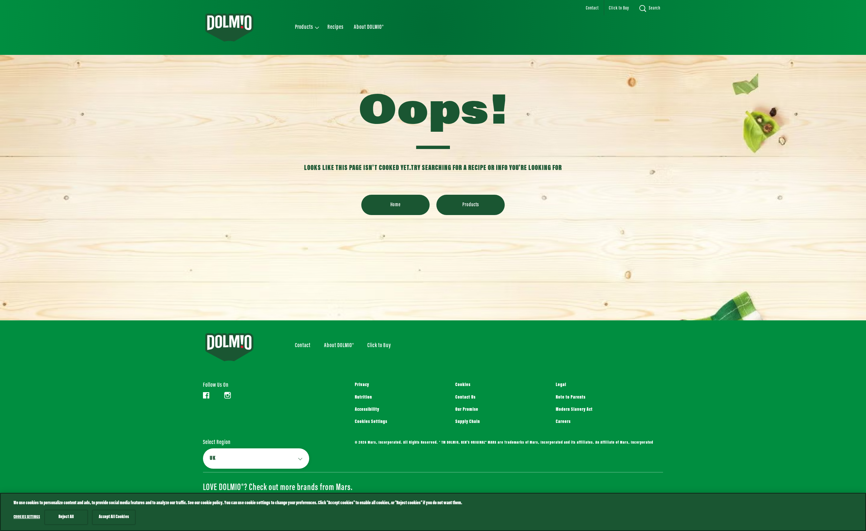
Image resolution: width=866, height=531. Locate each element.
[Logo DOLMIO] (239, 347)
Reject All (66, 517)
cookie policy (212, 503)
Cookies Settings (371, 422)
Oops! (433, 113)
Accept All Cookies (114, 517)
